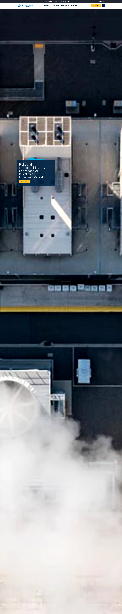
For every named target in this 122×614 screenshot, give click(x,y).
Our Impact (74, 5)
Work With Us (95, 5)
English (100, 1)
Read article (24, 181)
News (68, 1)
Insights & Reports (60, 1)
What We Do (56, 5)
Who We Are (47, 5)
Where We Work (65, 5)
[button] (103, 5)
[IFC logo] (25, 6)
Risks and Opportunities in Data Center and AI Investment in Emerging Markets (34, 171)
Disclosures (49, 1)
